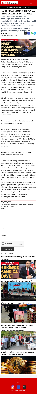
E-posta (4, 235)
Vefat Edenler (26, 7)
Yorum (3, 208)
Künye (18, 382)
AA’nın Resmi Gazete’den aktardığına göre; (16, 73)
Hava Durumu (11, 7)
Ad (2, 229)
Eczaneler (18, 7)
